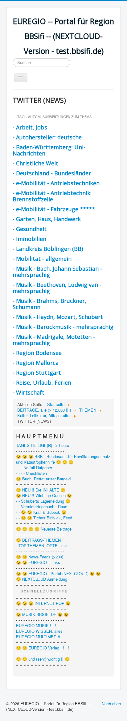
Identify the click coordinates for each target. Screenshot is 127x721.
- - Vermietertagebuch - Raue (41, 506)
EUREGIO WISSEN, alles (39, 631)
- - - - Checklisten (31, 473)
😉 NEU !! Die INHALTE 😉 (40, 490)
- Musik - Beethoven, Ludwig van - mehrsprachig (57, 288)
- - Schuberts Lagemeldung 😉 (43, 501)
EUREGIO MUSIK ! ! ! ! (37, 625)
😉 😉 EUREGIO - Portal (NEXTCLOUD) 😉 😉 (58, 573)
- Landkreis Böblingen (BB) (48, 248)
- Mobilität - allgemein (42, 258)
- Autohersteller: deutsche (47, 137)
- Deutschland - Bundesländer (52, 173)
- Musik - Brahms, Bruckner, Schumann (49, 304)
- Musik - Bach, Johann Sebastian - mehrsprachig (57, 271)
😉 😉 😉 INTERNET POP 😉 (43, 603)
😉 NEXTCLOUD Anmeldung (41, 579)
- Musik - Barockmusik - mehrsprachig (63, 326)
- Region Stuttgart (37, 372)
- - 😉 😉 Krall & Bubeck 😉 (41, 512)
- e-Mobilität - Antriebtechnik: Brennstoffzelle (52, 196)
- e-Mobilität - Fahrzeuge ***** (54, 209)
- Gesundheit (30, 229)
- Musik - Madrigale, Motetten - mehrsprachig (54, 340)
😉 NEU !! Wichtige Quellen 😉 (44, 495)
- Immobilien (29, 239)
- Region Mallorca (36, 362)
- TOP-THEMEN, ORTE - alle (42, 545)
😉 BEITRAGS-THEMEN (38, 540)
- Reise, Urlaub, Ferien (42, 382)
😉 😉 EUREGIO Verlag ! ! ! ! (42, 648)
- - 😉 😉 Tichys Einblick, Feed (44, 518)
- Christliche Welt (35, 163)
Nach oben (111, 703)
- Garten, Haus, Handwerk (47, 219)
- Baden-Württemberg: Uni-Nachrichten (49, 150)
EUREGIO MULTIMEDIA (38, 637)
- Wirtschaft (28, 392)
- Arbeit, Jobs (30, 127)
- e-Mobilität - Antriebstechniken (56, 183)
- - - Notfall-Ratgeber (34, 467)
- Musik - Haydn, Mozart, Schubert (58, 317)
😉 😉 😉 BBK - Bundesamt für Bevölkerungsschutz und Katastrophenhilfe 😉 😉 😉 (63, 459)
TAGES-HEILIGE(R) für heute (42, 445)
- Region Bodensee (37, 352)
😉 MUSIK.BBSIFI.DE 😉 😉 (42, 614)
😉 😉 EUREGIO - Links (38, 562)
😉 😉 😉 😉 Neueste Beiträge (44, 529)
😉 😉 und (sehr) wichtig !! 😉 (43, 659)
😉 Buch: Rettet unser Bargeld (43, 479)
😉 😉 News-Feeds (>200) (39, 557)
